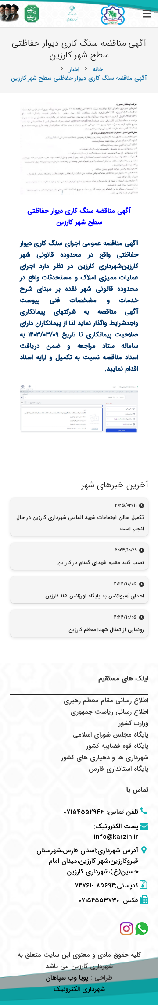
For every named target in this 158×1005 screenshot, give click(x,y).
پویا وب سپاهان (67, 978)
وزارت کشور (133, 723)
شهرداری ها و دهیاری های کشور (104, 757)
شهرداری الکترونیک (79, 989)
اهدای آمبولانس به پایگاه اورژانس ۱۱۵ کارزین (94, 596)
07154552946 (84, 812)
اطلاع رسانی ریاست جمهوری (109, 712)
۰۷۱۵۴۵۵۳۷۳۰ (99, 900)
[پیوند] (32, 14)
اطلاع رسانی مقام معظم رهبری (106, 700)
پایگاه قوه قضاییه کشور (117, 746)
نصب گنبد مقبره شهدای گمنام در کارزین (100, 562)
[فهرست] (147, 14)
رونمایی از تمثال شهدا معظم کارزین (106, 630)
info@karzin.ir (116, 837)
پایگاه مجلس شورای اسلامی (110, 735)
